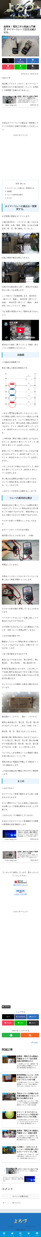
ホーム (10, 1226)
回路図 (9, 191)
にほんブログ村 (20, 894)
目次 (17, 183)
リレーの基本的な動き (15, 195)
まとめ (9, 198)
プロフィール (30, 1226)
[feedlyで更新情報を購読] (11, 1035)
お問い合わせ (20, 1230)
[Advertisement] (20, 157)
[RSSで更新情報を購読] (30, 1035)
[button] (33, 66)
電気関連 (7, 1007)
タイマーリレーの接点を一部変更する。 (21, 188)
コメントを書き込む (20, 1196)
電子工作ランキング (20, 885)
